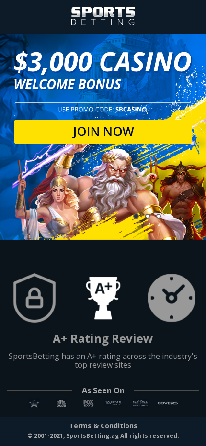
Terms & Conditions (103, 426)
